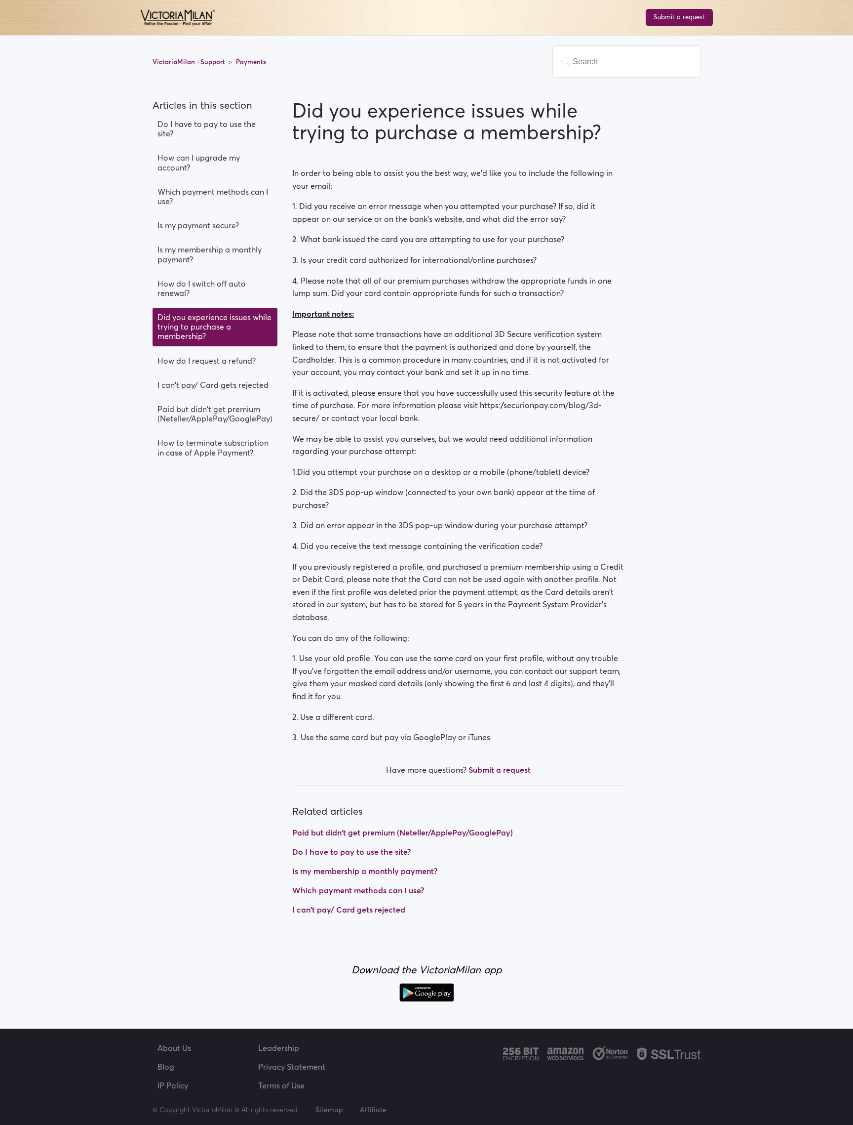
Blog (165, 1067)
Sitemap (329, 1109)
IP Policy (172, 1085)
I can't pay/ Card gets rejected (213, 385)
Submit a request (679, 17)
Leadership (278, 1048)
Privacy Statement (291, 1067)
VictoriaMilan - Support (190, 62)
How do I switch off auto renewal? (201, 288)
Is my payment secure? (198, 225)
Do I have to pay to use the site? (206, 128)
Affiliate (373, 1109)
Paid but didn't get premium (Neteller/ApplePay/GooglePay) (214, 413)
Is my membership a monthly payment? (209, 254)
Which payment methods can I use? (212, 196)
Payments (251, 62)
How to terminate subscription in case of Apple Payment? (213, 447)
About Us (174, 1048)
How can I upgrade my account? (198, 162)
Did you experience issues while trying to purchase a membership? (214, 326)
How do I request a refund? (206, 361)
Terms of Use (281, 1085)
